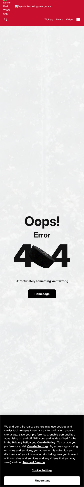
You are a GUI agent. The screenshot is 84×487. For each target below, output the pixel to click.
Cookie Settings (37, 446)
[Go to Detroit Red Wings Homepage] (33, 6)
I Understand (42, 480)
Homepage (42, 294)
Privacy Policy (21, 442)
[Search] (5, 19)
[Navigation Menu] (78, 19)
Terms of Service (34, 462)
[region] (42, 451)
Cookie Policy (46, 442)
